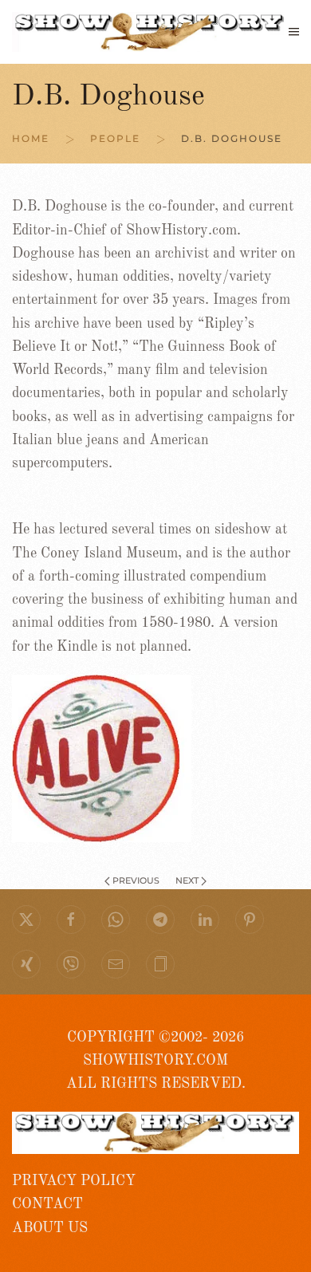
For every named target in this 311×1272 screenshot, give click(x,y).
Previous (135, 880)
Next (187, 880)
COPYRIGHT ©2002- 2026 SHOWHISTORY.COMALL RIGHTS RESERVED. (156, 1061)
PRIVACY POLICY (74, 1181)
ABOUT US (50, 1228)
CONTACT (47, 1204)
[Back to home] (150, 32)
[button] (294, 32)
